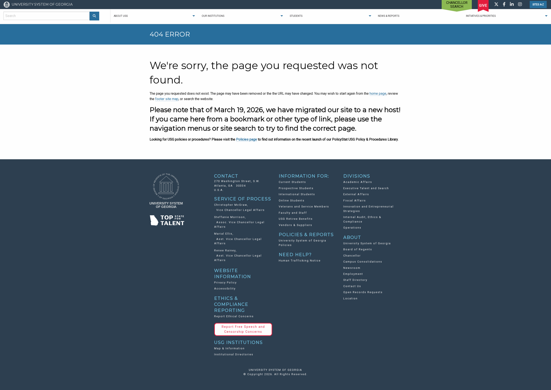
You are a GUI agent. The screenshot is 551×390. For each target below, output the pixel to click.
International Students (297, 194)
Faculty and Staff (293, 212)
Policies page (246, 139)
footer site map (166, 99)
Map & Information (229, 348)
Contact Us (352, 286)
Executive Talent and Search (366, 188)
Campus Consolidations (362, 261)
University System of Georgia (367, 243)
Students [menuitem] (296, 15)
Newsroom (352, 267)
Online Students (292, 200)
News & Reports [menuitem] (388, 15)
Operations (352, 227)
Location (350, 298)
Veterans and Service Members (304, 206)
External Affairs (356, 194)
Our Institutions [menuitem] (213, 15)
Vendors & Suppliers (295, 225)
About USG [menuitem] (121, 15)
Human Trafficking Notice (300, 260)
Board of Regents (357, 249)
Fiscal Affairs (354, 200)
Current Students (292, 182)
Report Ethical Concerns (234, 316)
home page (378, 93)
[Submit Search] (94, 16)
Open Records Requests (363, 292)
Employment (353, 273)
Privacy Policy (225, 282)
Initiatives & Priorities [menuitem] (481, 15)
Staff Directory (355, 280)
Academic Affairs (357, 182)
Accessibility (225, 288)
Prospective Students (296, 188)
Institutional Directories (233, 354)
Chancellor (352, 255)
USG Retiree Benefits (296, 218)
